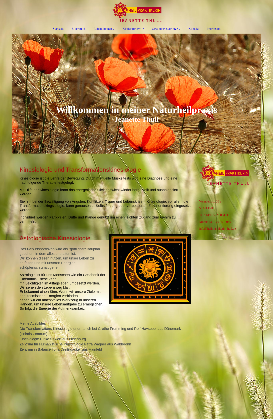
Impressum (213, 28)
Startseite (58, 28)
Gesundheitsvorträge (165, 28)
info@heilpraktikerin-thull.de (217, 228)
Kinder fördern (132, 28)
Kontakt (193, 28)
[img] (136, 12)
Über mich (79, 28)
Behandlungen (103, 28)
